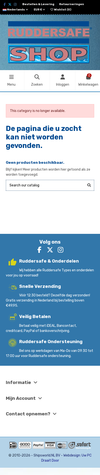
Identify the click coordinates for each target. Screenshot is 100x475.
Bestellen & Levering (38, 4)
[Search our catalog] (89, 185)
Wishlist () (62, 9)
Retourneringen (71, 4)
